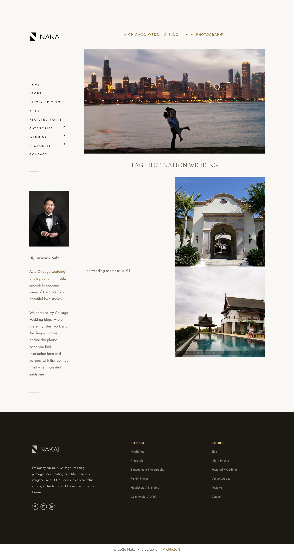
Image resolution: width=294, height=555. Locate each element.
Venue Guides (221, 478)
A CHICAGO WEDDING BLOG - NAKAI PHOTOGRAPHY (174, 34)
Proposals (137, 460)
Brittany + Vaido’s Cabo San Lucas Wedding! (214, 218)
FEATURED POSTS (45, 120)
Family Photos (139, 478)
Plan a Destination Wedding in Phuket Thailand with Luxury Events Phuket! (217, 308)
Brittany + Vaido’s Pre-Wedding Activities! (127, 308)
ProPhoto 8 (171, 549)
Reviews (217, 487)
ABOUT (35, 93)
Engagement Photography (147, 469)
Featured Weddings (224, 469)
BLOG (34, 111)
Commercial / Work (143, 496)
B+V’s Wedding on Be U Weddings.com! (117, 218)
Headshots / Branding (145, 487)
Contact (216, 496)
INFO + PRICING (45, 102)
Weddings (137, 451)
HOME (34, 85)
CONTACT (38, 154)
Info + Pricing (220, 460)
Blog (214, 451)
